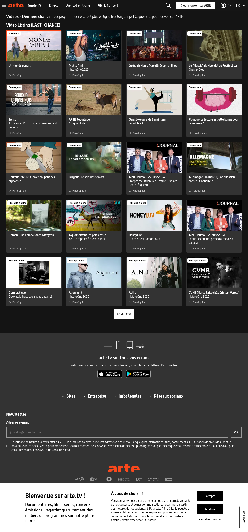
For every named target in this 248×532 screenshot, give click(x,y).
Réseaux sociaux (168, 396)
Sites (70, 396)
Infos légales (130, 396)
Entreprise (97, 396)
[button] (168, 5)
